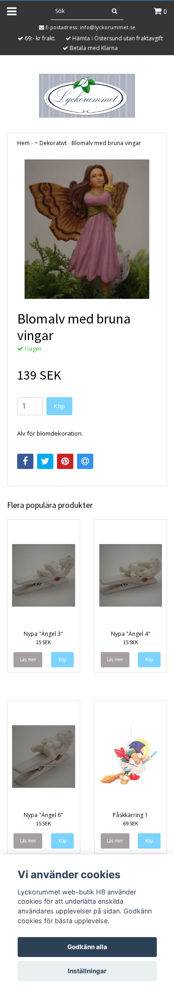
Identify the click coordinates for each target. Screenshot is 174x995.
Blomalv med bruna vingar (106, 143)
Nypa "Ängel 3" (43, 634)
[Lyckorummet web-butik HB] (87, 95)
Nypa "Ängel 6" (43, 815)
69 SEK (130, 823)
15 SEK (43, 642)
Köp (59, 406)
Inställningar (87, 971)
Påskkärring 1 (130, 815)
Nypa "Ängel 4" (130, 634)
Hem (23, 143)
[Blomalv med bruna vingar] (87, 229)
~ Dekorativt (50, 143)
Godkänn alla (87, 947)
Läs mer (28, 659)
